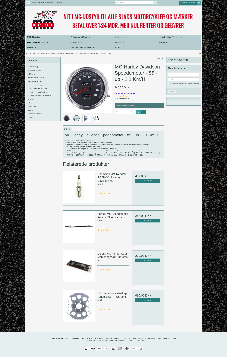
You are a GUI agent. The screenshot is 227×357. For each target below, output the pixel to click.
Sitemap (141, 340)
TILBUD (30, 117)
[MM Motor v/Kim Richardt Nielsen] (113, 19)
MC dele (30, 103)
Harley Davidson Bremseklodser (40, 96)
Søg (155, 2)
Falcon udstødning (36, 85)
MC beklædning (33, 67)
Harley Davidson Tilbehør (36, 77)
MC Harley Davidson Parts (38, 88)
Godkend (172, 91)
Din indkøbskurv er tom (187, 3)
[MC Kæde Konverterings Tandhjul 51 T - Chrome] (79, 306)
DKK (28, 2)
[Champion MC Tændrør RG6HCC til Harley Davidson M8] (79, 187)
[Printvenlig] (200, 53)
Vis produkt (147, 181)
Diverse (30, 110)
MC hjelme (31, 99)
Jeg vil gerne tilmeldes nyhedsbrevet (185, 83)
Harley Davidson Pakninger (39, 92)
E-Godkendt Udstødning (35, 114)
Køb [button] (143, 112)
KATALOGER (32, 106)
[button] (158, 58)
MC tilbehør (31, 74)
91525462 (126, 338)
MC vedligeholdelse (34, 70)
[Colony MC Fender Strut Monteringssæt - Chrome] (79, 266)
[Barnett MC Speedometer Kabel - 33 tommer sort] (79, 227)
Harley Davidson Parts (35, 81)
